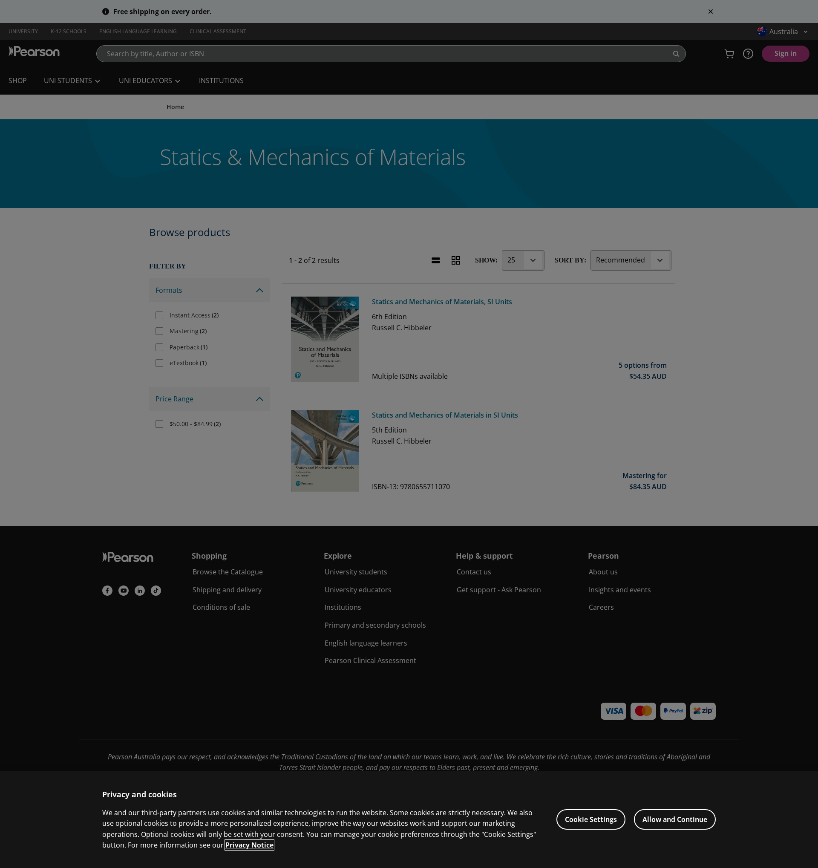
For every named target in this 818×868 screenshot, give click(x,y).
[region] (409, 819)
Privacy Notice (249, 845)
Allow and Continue (674, 819)
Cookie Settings (591, 819)
